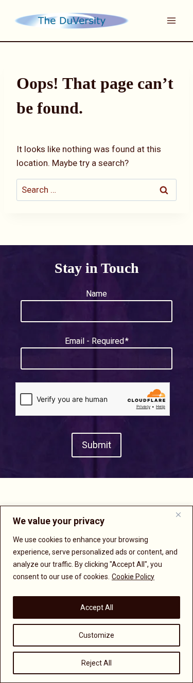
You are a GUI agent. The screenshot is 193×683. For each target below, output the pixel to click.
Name (96, 294)
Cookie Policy (133, 577)
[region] (96, 594)
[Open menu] (171, 20)
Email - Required (97, 341)
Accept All (96, 607)
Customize (96, 635)
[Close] (182, 514)
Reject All (96, 663)
